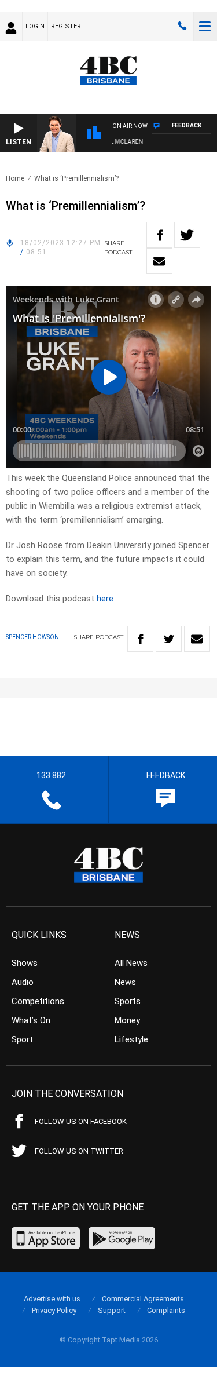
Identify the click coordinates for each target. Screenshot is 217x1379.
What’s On (31, 1020)
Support (112, 1310)
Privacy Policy (54, 1310)
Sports (128, 1001)
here (105, 598)
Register (66, 26)
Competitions (38, 1001)
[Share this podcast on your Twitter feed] (187, 235)
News (125, 982)
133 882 (182, 26)
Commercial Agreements (143, 1298)
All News (131, 963)
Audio (23, 982)
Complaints (166, 1310)
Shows (25, 963)
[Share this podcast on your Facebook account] (159, 235)
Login (35, 26)
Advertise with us (52, 1298)
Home (15, 178)
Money (127, 1020)
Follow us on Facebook (81, 1121)
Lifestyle (131, 1039)
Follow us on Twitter (79, 1151)
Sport (22, 1039)
